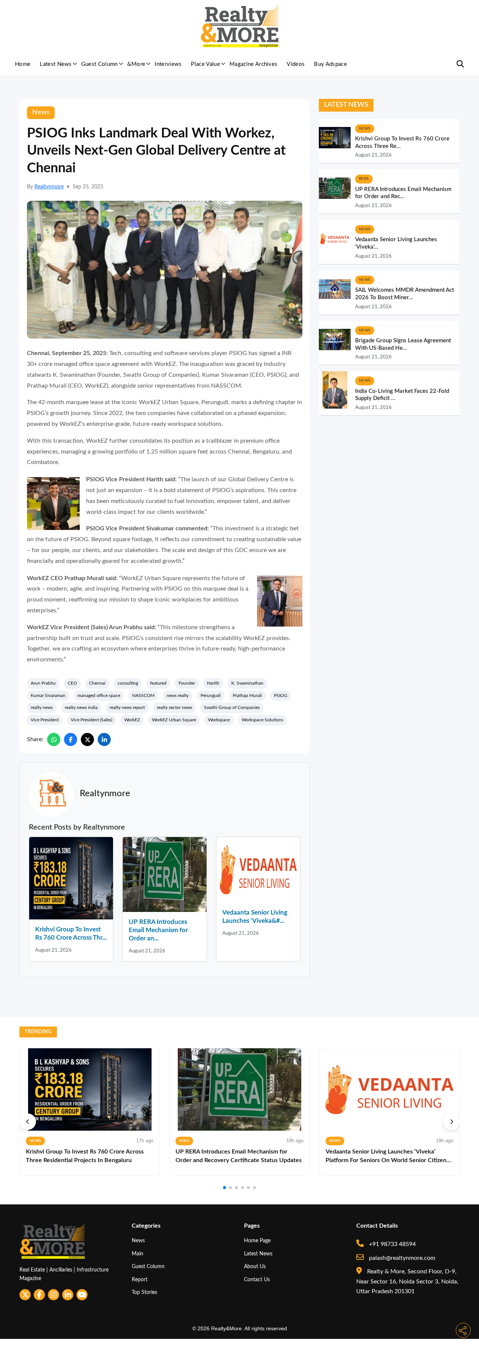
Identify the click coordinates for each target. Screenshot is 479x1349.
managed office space (98, 695)
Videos (296, 64)
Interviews (168, 64)
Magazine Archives (253, 64)
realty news (42, 707)
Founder (187, 683)
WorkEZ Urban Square (174, 720)
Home (22, 64)
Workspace (219, 720)
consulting (128, 683)
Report (139, 1279)
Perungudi (211, 695)
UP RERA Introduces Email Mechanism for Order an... (158, 930)
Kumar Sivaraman (48, 695)
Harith (213, 683)
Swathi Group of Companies (232, 707)
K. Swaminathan (247, 683)
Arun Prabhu (43, 683)
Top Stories (144, 1292)
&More (136, 64)
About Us (255, 1266)
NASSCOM (143, 695)
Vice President (45, 720)
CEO (72, 683)
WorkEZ (132, 720)
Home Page (257, 1240)
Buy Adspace (330, 64)
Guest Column (99, 64)
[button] (27, 1121)
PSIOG (280, 695)
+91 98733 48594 (391, 1244)
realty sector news (174, 707)
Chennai (97, 683)
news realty (178, 695)
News (138, 1240)
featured (158, 683)
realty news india (81, 707)
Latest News (56, 64)
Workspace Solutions (262, 720)
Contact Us (257, 1279)
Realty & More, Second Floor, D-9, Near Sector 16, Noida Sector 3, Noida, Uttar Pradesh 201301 (407, 1281)
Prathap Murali (247, 695)
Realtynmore (49, 187)
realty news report (127, 707)
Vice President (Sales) (91, 720)
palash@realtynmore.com (401, 1258)
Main (137, 1253)
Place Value (205, 64)
